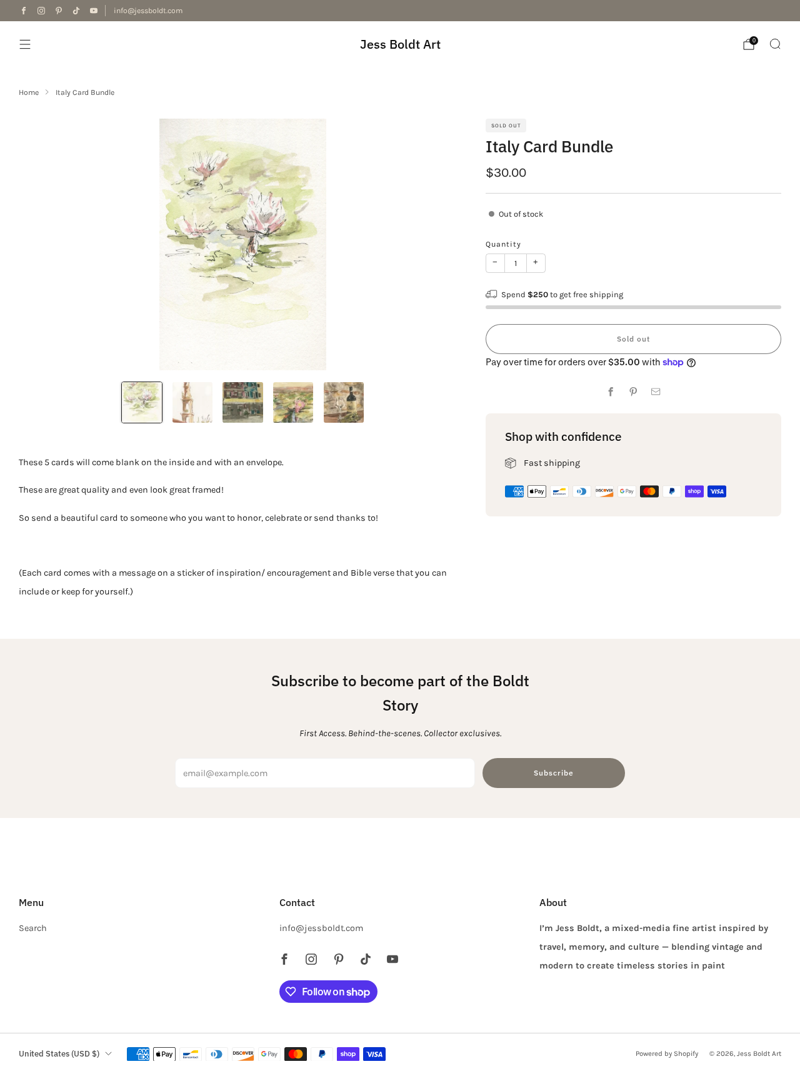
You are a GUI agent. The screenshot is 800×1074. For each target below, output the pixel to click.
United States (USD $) (59, 1053)
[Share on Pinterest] (634, 392)
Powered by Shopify (667, 1053)
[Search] (775, 43)
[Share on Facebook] (611, 392)
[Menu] (25, 44)
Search (33, 928)
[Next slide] (442, 245)
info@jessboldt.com (148, 10)
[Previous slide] (43, 245)
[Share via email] (656, 392)
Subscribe (554, 772)
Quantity (503, 244)
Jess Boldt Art (400, 44)
